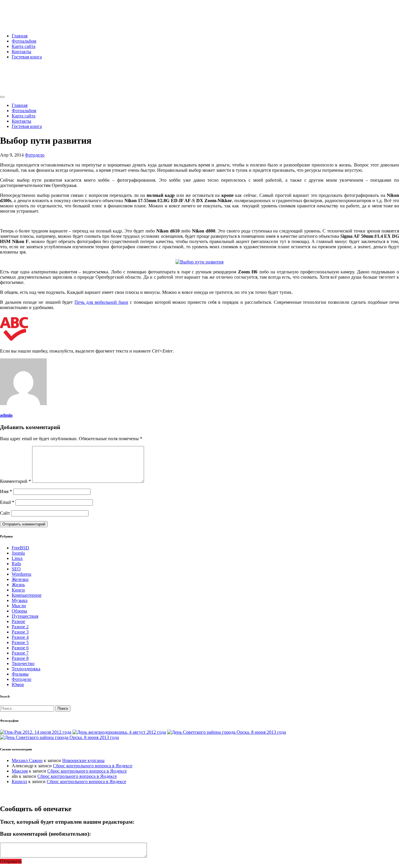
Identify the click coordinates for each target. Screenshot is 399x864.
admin (6, 415)
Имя (6, 491)
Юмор (18, 684)
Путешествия (25, 616)
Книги (18, 589)
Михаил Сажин (27, 760)
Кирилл (19, 781)
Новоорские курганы (83, 760)
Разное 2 (20, 626)
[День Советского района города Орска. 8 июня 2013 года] (226, 732)
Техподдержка (26, 668)
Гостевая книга (27, 56)
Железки (20, 579)
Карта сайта (23, 46)
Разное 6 (20, 647)
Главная (19, 35)
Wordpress (21, 574)
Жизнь (18, 584)
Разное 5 (20, 642)
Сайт (5, 513)
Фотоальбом (24, 41)
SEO (16, 568)
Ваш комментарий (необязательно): (45, 834)
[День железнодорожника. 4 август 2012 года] (119, 732)
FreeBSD (20, 547)
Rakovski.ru (24, 11)
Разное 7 (20, 652)
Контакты (21, 51)
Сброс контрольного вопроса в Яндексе (92, 765)
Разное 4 (20, 637)
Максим (20, 770)
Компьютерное (26, 595)
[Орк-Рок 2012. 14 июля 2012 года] (35, 732)
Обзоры (19, 610)
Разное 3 (20, 631)
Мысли (19, 605)
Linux (17, 558)
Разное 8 (20, 658)
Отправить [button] (11, 861)
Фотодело (34, 154)
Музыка (19, 600)
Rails (16, 563)
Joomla (18, 553)
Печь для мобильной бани (101, 302)
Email (7, 502)
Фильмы (20, 674)
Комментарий (15, 481)
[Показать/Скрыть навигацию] (2, 97)
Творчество (23, 663)
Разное (18, 621)
